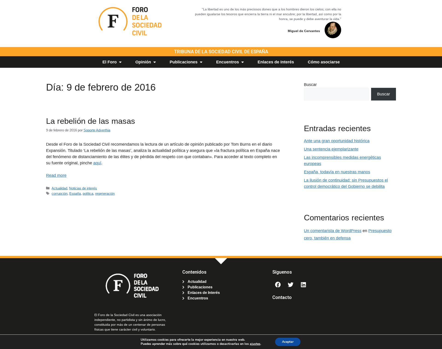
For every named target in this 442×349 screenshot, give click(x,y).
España (75, 193)
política (88, 193)
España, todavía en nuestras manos (337, 172)
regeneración (105, 193)
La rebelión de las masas (90, 120)
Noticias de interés (83, 188)
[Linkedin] (303, 284)
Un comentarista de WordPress (332, 230)
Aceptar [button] (288, 342)
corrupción (59, 193)
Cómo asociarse (324, 62)
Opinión (143, 62)
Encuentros (227, 62)
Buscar (310, 84)
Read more (56, 175)
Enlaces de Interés (276, 62)
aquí (97, 163)
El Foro (109, 62)
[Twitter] (291, 284)
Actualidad (59, 188)
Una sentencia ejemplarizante (331, 149)
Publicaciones (184, 62)
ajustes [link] (255, 344)
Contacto (282, 297)
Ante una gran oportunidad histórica (336, 141)
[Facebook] (278, 284)
